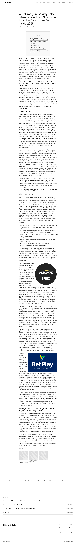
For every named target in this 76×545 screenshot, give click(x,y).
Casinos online (34, 45)
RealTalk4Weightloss (31, 26)
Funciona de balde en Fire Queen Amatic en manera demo (57, 481)
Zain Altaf (24, 26)
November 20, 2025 (69, 500)
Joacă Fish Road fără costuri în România (14, 504)
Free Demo (6, 512)
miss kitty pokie (30, 90)
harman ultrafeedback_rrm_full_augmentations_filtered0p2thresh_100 (22, 481)
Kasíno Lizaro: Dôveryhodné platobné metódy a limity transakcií (21, 501)
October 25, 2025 (70, 512)
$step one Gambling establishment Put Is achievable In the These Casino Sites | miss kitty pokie (39, 40)
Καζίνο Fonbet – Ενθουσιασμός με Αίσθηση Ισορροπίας (19, 508)
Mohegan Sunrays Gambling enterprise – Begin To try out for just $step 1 (39, 50)
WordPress (71, 541)
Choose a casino (35, 47)
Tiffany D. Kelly (7, 2)
